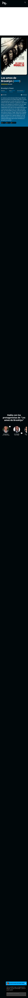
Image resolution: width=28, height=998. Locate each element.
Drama (8, 122)
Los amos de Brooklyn (21, 91)
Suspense (14, 122)
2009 (16, 81)
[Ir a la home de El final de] (4, 3)
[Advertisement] (14, 21)
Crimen (3, 122)
